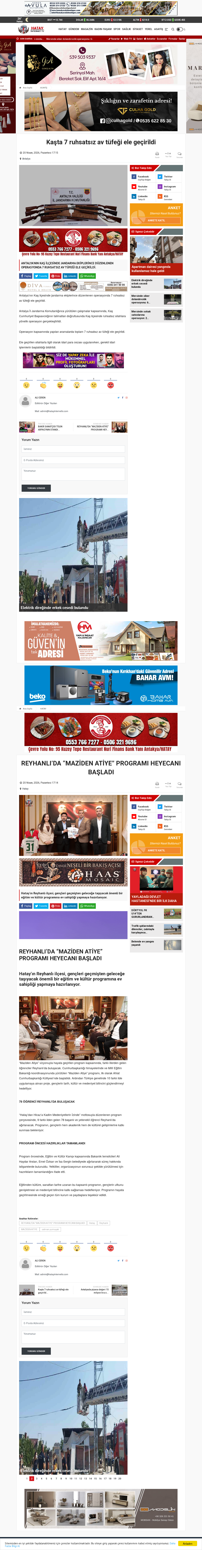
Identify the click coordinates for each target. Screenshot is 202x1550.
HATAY (63, 29)
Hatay (25, 788)
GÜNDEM (73, 29)
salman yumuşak (50, 1229)
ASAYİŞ (158, 29)
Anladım (187, 1543)
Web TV (127, 39)
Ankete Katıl (156, 220)
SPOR (116, 29)
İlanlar (182, 39)
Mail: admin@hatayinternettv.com (51, 411)
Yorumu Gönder (36, 488)
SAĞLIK (126, 29)
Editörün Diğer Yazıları (46, 403)
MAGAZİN (87, 29)
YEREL (148, 29)
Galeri (139, 39)
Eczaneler (162, 39)
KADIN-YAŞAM (103, 29)
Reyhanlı (103, 1223)
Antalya (26, 158)
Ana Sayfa (27, 88)
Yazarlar (115, 39)
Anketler (151, 39)
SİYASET (138, 29)
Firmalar (173, 39)
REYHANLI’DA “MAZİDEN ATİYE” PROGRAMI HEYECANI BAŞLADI (53, 1223)
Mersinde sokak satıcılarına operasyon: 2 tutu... (50, 39)
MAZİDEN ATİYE (29, 1229)
